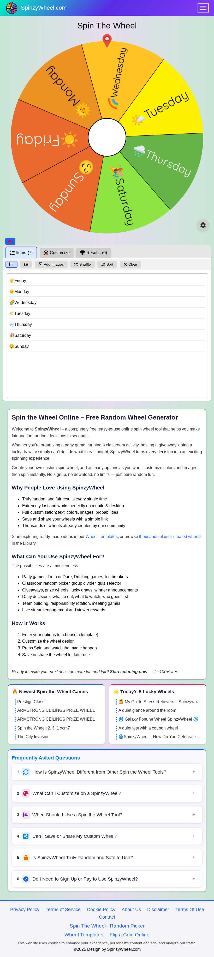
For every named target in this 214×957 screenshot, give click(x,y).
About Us (131, 909)
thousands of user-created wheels (170, 536)
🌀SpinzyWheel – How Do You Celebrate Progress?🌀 (160, 736)
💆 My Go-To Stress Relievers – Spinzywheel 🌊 (160, 701)
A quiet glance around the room (147, 710)
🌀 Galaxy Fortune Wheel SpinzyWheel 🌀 (158, 719)
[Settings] (203, 225)
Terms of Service (63, 909)
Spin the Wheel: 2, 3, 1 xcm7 (43, 728)
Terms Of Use (189, 909)
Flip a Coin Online (130, 934)
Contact (107, 917)
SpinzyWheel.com (44, 7)
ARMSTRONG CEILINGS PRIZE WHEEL (56, 710)
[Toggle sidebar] (10, 241)
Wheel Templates (102, 536)
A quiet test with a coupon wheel (148, 728)
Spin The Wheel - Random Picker (107, 926)
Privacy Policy (24, 909)
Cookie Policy (101, 909)
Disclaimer (158, 909)
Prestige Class (30, 701)
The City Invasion (33, 736)
